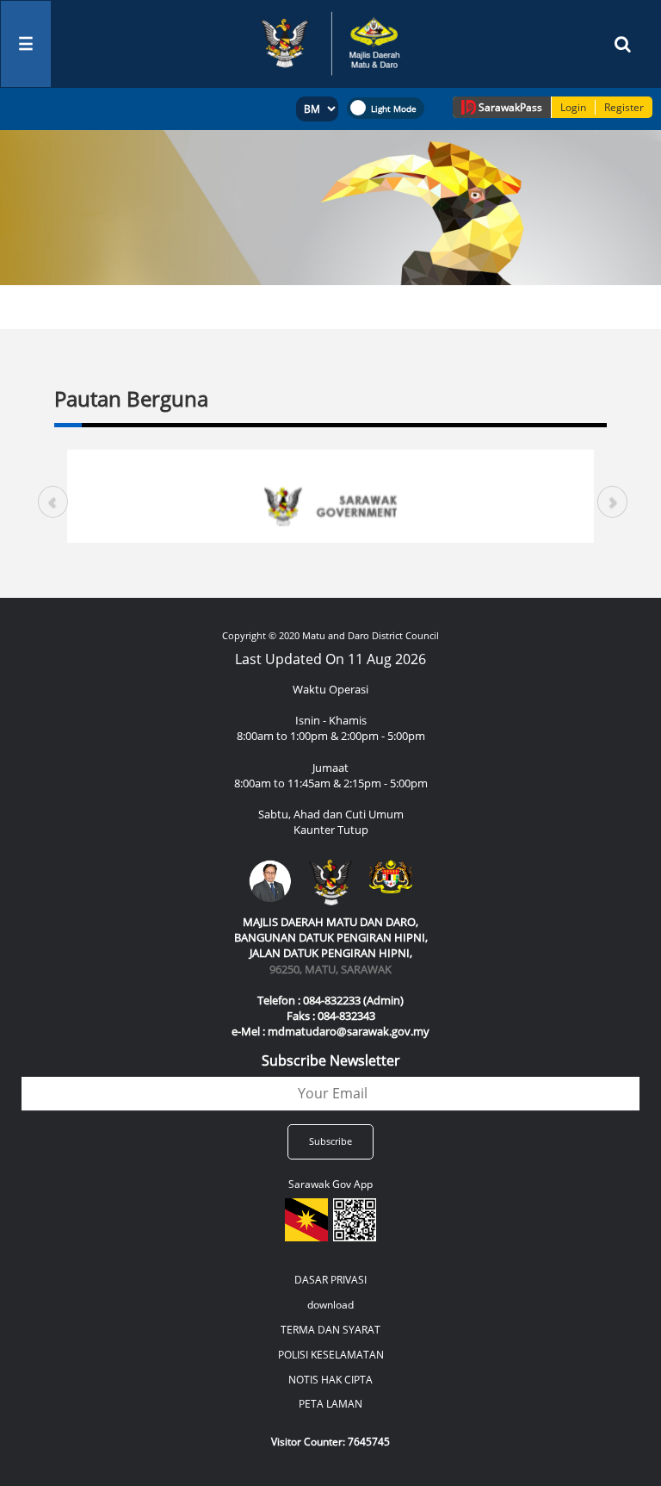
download (330, 1304)
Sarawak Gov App (330, 1184)
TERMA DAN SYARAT (330, 1329)
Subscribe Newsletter (331, 1060)
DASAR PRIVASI (330, 1279)
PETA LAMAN (330, 1403)
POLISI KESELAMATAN (331, 1354)
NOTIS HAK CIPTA (330, 1379)
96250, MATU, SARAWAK (330, 969)
